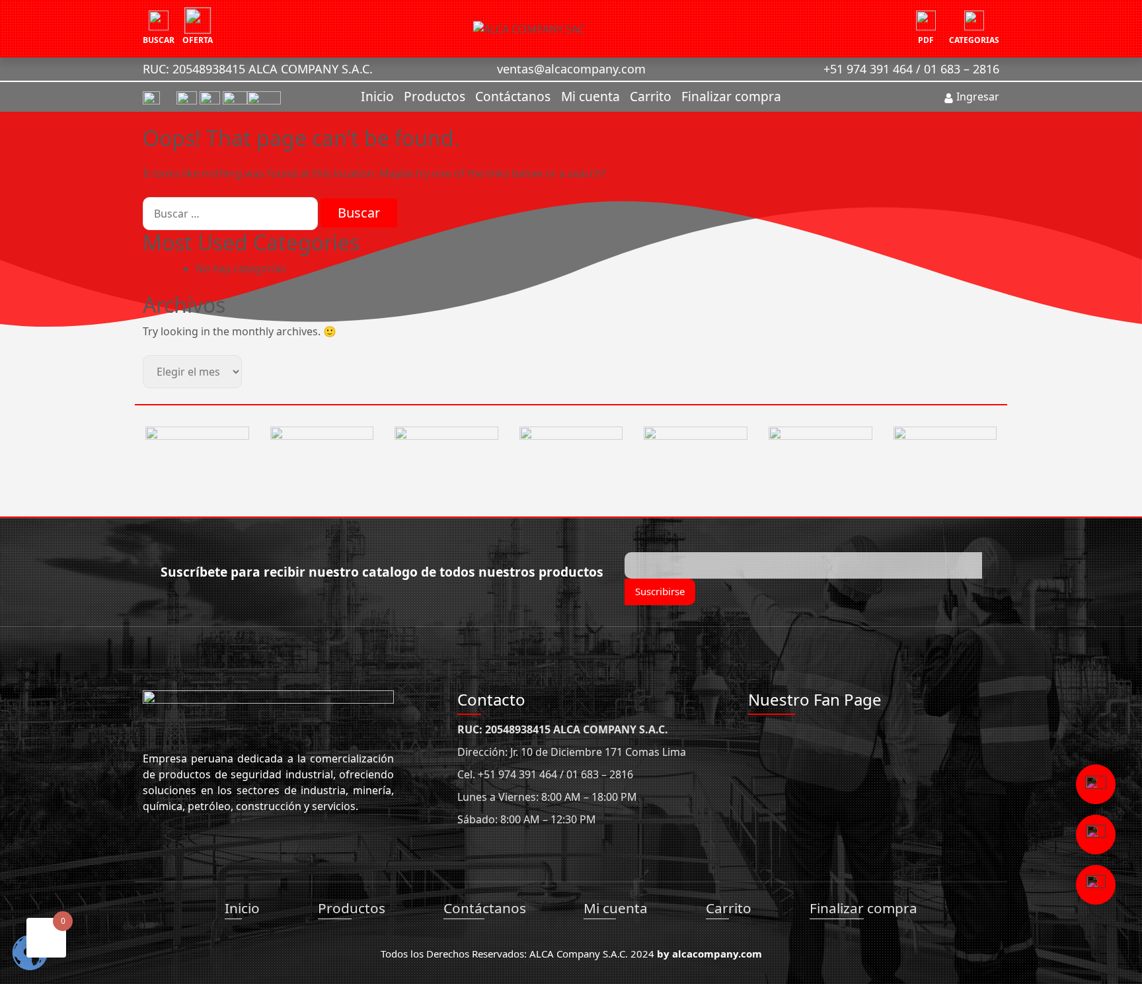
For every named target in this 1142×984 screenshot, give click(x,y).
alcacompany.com (717, 953)
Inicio (377, 96)
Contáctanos (513, 96)
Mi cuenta (590, 96)
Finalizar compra (731, 96)
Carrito (650, 96)
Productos (434, 96)
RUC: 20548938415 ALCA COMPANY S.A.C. (258, 69)
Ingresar (976, 96)
